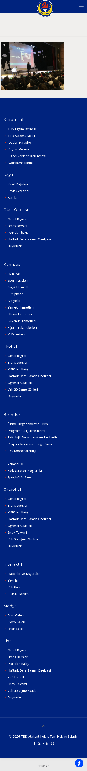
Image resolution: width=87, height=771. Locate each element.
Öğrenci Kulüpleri (20, 382)
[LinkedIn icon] (48, 743)
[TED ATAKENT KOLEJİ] (45, 6)
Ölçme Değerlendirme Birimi (28, 424)
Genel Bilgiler (17, 219)
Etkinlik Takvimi (18, 594)
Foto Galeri (16, 615)
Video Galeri (16, 622)
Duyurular (15, 246)
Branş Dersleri (18, 226)
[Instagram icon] (52, 743)
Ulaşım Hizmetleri (20, 314)
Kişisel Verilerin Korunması (27, 156)
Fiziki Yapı (14, 274)
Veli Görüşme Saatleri (23, 690)
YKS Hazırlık (16, 677)
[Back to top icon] (43, 726)
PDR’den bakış (18, 232)
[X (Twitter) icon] (39, 743)
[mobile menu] (81, 6)
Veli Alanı (14, 587)
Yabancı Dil (15, 464)
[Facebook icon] (34, 743)
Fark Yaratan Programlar (25, 470)
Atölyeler (14, 300)
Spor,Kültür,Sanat (20, 477)
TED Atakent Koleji (21, 136)
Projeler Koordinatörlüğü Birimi (30, 444)
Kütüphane (15, 294)
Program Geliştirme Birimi (26, 430)
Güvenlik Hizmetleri (22, 321)
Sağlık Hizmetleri (19, 287)
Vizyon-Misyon (18, 149)
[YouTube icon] (43, 743)
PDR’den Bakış (18, 369)
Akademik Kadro (19, 142)
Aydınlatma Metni (20, 162)
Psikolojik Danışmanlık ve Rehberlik (32, 437)
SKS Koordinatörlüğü (22, 451)
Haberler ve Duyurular (24, 573)
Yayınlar (13, 580)
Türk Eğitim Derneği (22, 129)
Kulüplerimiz (16, 334)
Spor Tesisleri (18, 280)
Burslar (13, 197)
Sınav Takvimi (17, 532)
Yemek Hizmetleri (21, 307)
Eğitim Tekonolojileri (22, 327)
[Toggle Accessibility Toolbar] (79, 763)
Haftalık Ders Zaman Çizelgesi (29, 239)
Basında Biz (16, 629)
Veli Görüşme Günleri (23, 389)
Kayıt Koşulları (18, 184)
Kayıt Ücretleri (18, 191)
